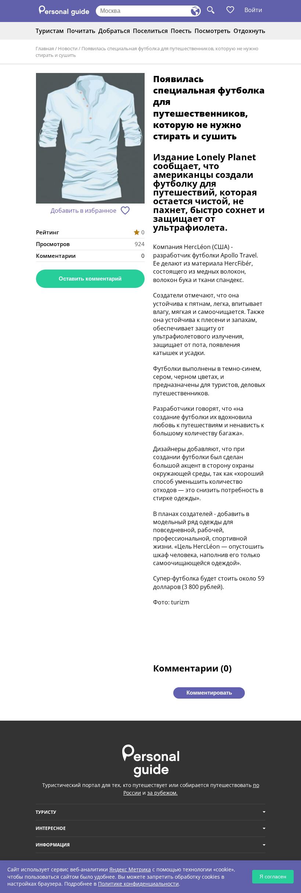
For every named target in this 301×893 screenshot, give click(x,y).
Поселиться (150, 31)
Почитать (81, 31)
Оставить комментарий (90, 278)
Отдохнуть (249, 31)
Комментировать (209, 692)
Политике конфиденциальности (138, 883)
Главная (45, 48)
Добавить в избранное (83, 210)
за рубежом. (162, 792)
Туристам (50, 31)
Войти (253, 10)
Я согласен (273, 876)
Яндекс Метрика (130, 869)
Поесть (181, 31)
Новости (67, 48)
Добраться (114, 31)
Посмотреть (213, 31)
